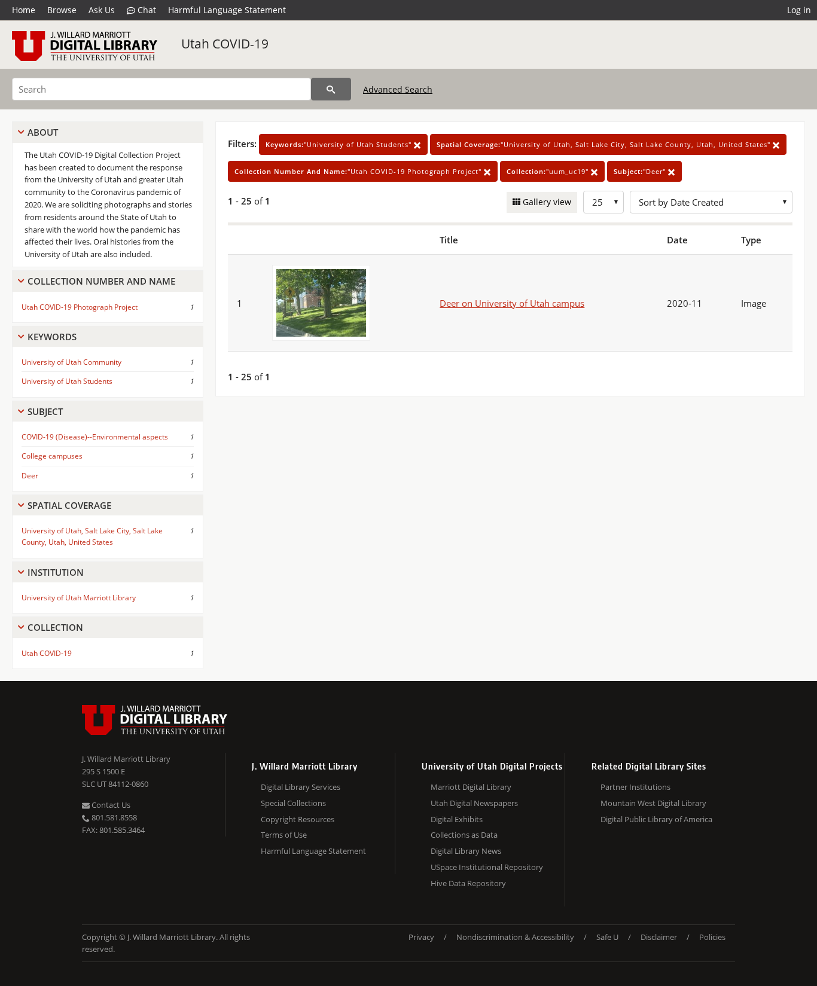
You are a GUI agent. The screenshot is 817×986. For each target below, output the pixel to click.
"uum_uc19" (549, 171)
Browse (62, 10)
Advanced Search (397, 89)
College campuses (52, 456)
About (43, 132)
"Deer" (641, 171)
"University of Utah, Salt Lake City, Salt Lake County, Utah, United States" (605, 144)
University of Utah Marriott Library (79, 598)
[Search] (331, 89)
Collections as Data (464, 834)
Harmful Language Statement (227, 10)
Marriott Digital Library (471, 787)
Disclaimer (659, 937)
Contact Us (110, 804)
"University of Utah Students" (340, 144)
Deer (30, 476)
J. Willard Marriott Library (126, 758)
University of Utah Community (71, 362)
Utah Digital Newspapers (474, 803)
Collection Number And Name (101, 281)
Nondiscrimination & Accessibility (515, 937)
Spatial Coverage (69, 505)
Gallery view (545, 201)
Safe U (607, 937)
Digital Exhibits (457, 819)
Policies (712, 937)
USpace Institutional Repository (487, 867)
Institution (56, 572)
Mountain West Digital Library (653, 803)
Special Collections (293, 803)
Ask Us (102, 10)
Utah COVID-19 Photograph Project (80, 307)
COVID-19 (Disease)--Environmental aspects (95, 437)
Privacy (421, 937)
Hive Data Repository (468, 883)
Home (23, 10)
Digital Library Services (300, 787)
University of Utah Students (67, 381)
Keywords (52, 337)
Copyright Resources (297, 819)
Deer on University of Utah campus (512, 303)
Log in (799, 10)
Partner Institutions (635, 787)
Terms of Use (284, 834)
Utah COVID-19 (225, 43)
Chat (145, 10)
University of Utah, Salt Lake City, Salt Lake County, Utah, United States (92, 536)
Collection (55, 627)
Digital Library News (466, 850)
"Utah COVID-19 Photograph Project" (359, 171)
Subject (45, 411)
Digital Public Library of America (656, 819)
